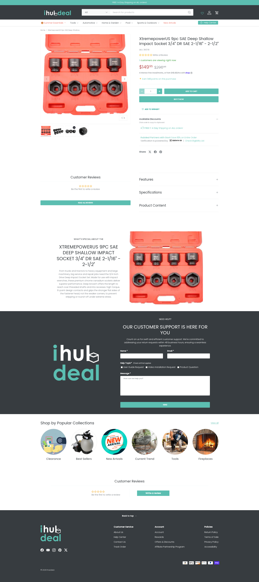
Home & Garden (110, 22)
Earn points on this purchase (157, 78)
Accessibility (210, 546)
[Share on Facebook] (155, 152)
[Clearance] (53, 442)
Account (159, 532)
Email (169, 351)
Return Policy (211, 532)
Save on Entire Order (169, 137)
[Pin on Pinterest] (160, 152)
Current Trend (144, 459)
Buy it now (179, 99)
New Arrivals (170, 22)
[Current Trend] (145, 442)
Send (165, 405)
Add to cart (191, 91)
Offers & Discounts (164, 541)
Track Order (120, 546)
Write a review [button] (153, 493)
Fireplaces (205, 459)
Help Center (120, 537)
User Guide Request (133, 367)
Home (42, 30)
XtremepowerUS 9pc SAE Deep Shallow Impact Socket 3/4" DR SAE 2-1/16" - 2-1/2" (64, 30)
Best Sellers (84, 459)
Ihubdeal (50, 570)
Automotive (89, 22)
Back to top (128, 515)
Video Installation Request (161, 367)
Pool (128, 22)
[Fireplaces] (205, 442)
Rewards (159, 537)
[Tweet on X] (150, 152)
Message (124, 373)
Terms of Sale (211, 537)
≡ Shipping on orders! (162, 128)
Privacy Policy (211, 541)
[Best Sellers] (84, 442)
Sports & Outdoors (147, 22)
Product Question (189, 367)
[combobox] (137, 12)
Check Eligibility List (194, 140)
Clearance (53, 459)
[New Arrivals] (114, 442)
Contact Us (120, 541)
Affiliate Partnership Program (170, 546)
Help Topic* (135, 363)
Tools (73, 22)
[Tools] (175, 442)
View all (215, 422)
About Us (118, 532)
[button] (217, 13)
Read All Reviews (85, 203)
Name (123, 351)
